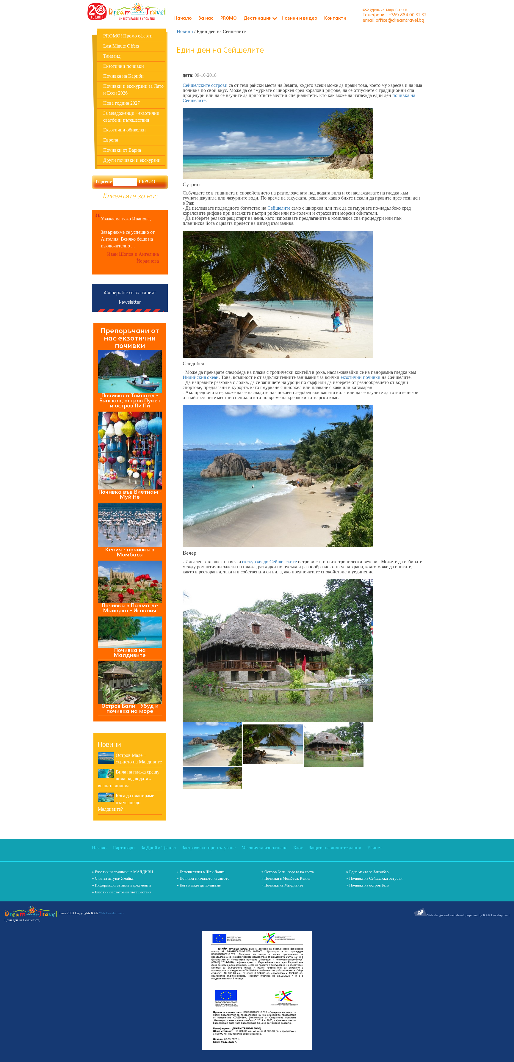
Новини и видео (299, 18)
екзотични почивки (360, 377)
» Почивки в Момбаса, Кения (285, 878)
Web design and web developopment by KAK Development (468, 915)
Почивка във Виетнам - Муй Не (130, 494)
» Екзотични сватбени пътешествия (121, 892)
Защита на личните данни (335, 847)
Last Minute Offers (121, 45)
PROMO (228, 18)
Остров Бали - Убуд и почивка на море (130, 708)
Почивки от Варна (122, 150)
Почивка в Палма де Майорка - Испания (130, 608)
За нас (206, 18)
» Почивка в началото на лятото (203, 878)
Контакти (335, 18)
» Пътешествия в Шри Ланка (201, 872)
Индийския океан (201, 377)
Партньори (123, 847)
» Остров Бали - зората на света (287, 872)
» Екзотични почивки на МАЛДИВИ (122, 872)
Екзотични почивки (123, 66)
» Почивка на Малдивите (282, 885)
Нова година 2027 (121, 103)
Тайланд (111, 56)
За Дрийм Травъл (158, 847)
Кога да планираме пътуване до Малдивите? (126, 802)
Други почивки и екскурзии (132, 160)
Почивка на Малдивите (130, 652)
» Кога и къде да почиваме (199, 885)
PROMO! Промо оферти (128, 35)
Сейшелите (279, 208)
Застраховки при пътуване (209, 847)
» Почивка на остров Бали (367, 885)
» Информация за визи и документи (121, 885)
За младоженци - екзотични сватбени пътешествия (131, 117)
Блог (298, 847)
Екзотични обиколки (124, 129)
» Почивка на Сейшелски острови (374, 878)
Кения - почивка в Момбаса (129, 552)
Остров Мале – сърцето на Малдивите (139, 759)
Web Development (111, 913)
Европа (110, 139)
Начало (183, 18)
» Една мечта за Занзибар (367, 872)
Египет (374, 847)
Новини (185, 31)
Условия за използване (264, 847)
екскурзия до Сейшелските (269, 561)
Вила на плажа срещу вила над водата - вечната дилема (128, 778)
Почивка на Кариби (123, 76)
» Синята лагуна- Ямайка (113, 878)
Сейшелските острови (205, 85)
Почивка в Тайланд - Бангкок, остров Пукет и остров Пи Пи (130, 401)
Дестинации (258, 18)
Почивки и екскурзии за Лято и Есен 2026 (133, 89)
